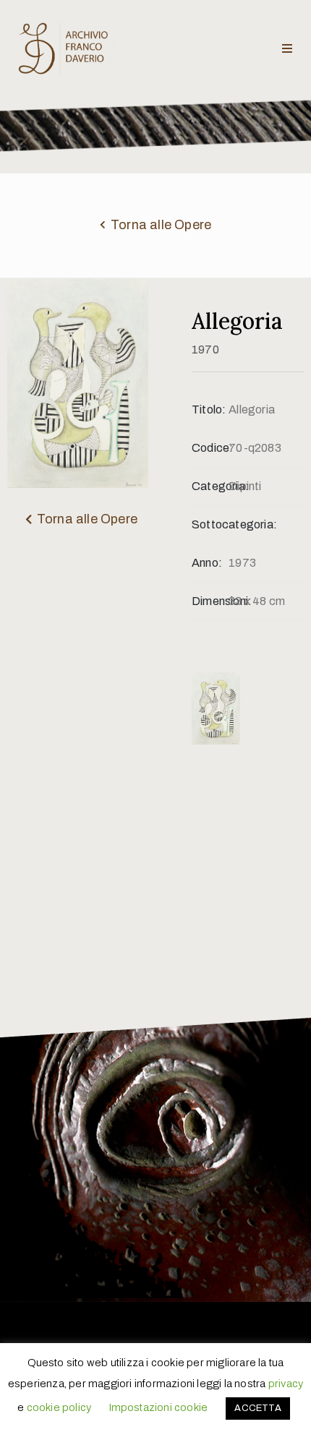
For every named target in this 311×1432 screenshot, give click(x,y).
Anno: (207, 563)
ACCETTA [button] (257, 1408)
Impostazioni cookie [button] (158, 1407)
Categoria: (210, 486)
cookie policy (59, 1407)
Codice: (210, 448)
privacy (285, 1383)
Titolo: (209, 409)
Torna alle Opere (161, 225)
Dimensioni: (210, 601)
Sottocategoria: (210, 524)
